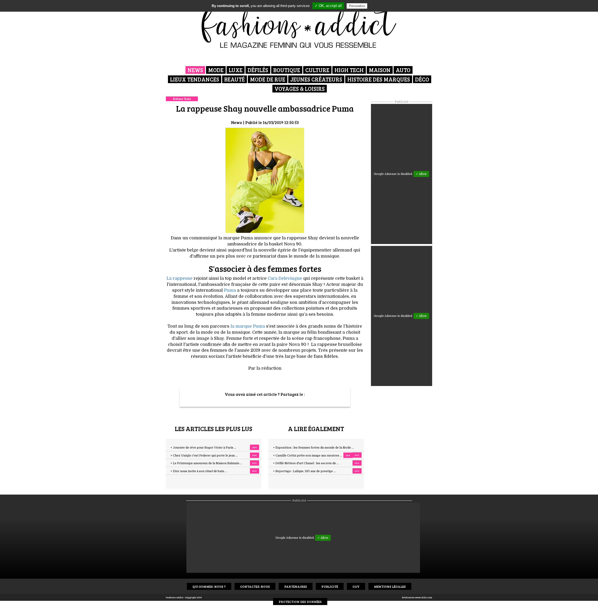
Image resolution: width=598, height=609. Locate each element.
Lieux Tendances (194, 79)
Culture (317, 70)
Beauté (234, 79)
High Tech (349, 70)
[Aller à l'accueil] (299, 26)
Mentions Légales (390, 586)
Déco (422, 79)
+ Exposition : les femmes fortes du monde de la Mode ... (313, 447)
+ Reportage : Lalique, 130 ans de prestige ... (304, 471)
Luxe (235, 70)
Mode (216, 70)
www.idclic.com (423, 597)
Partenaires (295, 586)
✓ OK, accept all (328, 6)
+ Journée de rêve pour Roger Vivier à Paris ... (203, 447)
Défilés (258, 70)
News (195, 70)
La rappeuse (179, 278)
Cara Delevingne (285, 278)
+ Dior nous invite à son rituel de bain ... (199, 471)
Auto (403, 70)
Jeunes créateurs (316, 79)
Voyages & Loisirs (299, 88)
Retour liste (182, 98)
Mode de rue (267, 79)
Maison (380, 70)
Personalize (357, 6)
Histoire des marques (378, 79)
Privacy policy (380, 6)
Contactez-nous (255, 586)
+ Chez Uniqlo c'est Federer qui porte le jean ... (204, 455)
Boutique (286, 70)
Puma (230, 290)
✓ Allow (421, 174)
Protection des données (300, 601)
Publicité (329, 586)
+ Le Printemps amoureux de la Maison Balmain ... (206, 463)
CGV (356, 586)
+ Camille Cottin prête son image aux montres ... (307, 455)
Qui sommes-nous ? (209, 586)
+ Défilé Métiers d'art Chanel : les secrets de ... (306, 463)
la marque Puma (248, 326)
